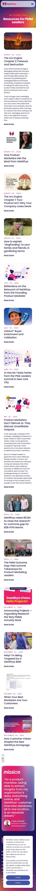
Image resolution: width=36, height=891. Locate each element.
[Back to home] (9, 4)
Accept (18, 877)
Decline (18, 883)
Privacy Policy (10, 857)
